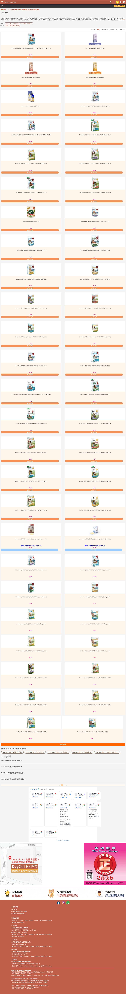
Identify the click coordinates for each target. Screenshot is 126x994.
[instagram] (63, 904)
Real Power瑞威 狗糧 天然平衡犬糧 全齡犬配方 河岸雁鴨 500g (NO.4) (95, 452)
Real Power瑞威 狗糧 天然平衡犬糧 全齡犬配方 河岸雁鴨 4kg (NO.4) (95, 192)
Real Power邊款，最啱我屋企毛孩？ (12, 752)
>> (66, 785)
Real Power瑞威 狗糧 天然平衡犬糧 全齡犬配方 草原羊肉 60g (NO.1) (95, 337)
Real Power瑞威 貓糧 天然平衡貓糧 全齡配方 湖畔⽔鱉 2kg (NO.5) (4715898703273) (31, 135)
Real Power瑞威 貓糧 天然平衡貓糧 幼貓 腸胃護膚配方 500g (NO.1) (94, 279)
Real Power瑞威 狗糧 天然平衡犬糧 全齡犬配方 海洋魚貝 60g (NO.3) (31, 337)
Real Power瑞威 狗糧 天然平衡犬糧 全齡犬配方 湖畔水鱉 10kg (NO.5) (31, 678)
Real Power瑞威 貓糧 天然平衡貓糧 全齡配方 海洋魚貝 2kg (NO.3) (95, 365)
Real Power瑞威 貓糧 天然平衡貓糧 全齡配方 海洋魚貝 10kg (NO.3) (95, 570)
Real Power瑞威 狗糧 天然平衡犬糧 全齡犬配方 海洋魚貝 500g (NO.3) (95, 481)
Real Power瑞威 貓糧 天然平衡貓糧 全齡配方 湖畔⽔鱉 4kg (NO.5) (95, 106)
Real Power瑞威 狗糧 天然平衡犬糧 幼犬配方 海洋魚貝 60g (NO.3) (95, 624)
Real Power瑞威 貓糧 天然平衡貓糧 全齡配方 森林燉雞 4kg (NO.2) (31, 192)
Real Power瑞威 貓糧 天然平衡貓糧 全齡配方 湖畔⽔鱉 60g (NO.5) (95, 221)
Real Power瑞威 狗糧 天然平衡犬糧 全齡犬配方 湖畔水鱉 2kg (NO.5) (95, 163)
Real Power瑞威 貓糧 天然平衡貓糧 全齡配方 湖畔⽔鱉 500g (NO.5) (31, 365)
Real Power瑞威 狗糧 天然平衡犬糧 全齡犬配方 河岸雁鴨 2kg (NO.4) (31, 452)
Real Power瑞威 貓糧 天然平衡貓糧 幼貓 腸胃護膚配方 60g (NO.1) (95, 597)
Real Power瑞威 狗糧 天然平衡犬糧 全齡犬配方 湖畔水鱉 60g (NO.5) (31, 308)
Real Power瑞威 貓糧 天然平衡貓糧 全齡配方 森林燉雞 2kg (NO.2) (95, 394)
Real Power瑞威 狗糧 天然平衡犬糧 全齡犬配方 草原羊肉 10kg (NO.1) (95, 705)
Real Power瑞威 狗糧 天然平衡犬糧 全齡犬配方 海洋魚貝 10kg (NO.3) (31, 705)
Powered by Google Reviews (63, 840)
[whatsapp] (68, 904)
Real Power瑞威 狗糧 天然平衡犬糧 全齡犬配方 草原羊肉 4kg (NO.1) (31, 163)
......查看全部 (121, 19)
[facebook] (58, 904)
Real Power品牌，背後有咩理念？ (35, 752)
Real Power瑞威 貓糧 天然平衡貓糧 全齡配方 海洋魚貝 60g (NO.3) (31, 250)
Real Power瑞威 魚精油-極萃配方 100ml (31, 106)
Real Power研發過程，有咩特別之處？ (58, 752)
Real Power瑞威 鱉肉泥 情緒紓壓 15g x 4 (95, 48)
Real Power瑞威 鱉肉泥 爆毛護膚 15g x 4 (95, 77)
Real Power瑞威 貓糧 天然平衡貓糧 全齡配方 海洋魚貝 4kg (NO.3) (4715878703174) (31, 48)
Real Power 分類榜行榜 (12, 23)
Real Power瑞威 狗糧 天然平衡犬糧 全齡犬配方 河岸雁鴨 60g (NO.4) (95, 308)
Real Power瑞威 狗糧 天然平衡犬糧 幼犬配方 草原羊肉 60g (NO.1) (95, 651)
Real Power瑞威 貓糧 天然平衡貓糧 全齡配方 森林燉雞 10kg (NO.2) (31, 597)
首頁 (2, 6)
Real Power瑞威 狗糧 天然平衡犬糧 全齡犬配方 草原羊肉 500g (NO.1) (95, 510)
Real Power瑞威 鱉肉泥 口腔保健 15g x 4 (31, 77)
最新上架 (122, 29)
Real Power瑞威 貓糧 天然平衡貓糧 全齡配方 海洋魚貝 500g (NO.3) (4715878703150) (31, 394)
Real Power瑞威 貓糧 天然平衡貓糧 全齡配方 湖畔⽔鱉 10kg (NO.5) (31, 570)
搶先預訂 (29, 549)
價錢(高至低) (105, 29)
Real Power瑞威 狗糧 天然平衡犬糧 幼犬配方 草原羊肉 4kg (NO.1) (31, 651)
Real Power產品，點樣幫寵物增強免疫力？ (107, 752)
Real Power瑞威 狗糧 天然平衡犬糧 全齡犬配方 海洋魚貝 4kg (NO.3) (31, 481)
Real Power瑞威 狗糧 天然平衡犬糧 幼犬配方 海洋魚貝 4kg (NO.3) (31, 624)
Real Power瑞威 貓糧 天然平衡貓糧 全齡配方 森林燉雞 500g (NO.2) (31, 423)
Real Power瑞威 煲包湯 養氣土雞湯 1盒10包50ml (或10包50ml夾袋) (31, 539)
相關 (98, 29)
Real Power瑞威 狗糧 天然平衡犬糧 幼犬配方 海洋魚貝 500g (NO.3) (92, 732)
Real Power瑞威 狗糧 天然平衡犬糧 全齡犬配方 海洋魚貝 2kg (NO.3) (95, 135)
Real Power (13, 18)
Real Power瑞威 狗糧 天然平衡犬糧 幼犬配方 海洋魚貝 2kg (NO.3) (31, 732)
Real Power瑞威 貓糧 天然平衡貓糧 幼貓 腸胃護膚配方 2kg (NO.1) (31, 279)
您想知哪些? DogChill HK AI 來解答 (13, 749)
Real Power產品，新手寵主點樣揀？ (82, 752)
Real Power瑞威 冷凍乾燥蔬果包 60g (31, 221)
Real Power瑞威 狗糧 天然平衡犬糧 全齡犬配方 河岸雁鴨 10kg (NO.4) (95, 678)
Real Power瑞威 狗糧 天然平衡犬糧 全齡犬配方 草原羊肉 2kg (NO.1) (31, 510)
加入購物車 (30, 57)
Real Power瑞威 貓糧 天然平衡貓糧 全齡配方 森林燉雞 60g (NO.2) (95, 250)
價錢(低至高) (114, 29)
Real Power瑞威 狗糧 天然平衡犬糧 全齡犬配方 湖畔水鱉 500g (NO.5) (95, 423)
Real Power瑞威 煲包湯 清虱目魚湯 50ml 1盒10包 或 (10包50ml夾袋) (95, 539)
